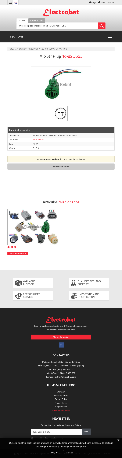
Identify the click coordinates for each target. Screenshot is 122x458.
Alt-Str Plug (61, 56)
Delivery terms (61, 395)
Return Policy (61, 399)
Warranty (61, 392)
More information (61, 337)
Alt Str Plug (51, 49)
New (108, 2)
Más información (18, 253)
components (36, 49)
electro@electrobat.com (64, 377)
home (12, 49)
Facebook (61, 345)
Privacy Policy (61, 403)
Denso (63, 49)
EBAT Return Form (61, 410)
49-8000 (12, 247)
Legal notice (61, 406)
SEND (86, 431)
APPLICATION (36, 21)
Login (94, 2)
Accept (69, 452)
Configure (53, 452)
